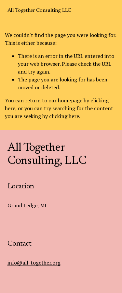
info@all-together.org (34, 262)
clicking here (64, 116)
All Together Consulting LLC (39, 10)
